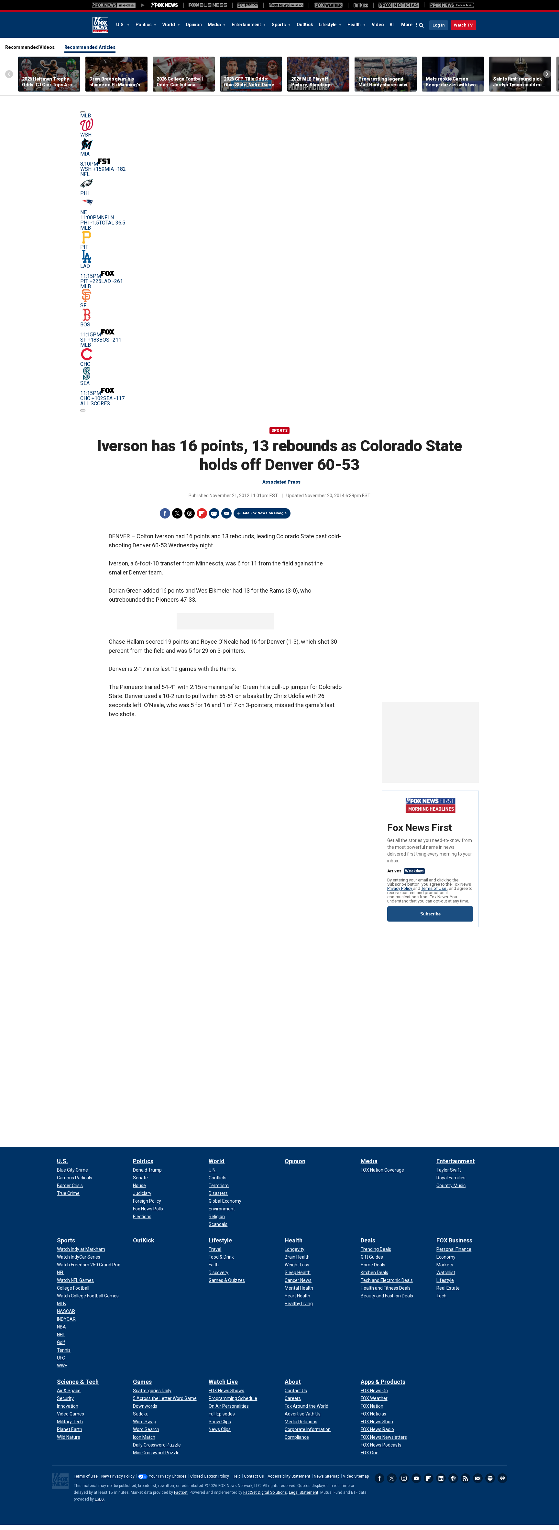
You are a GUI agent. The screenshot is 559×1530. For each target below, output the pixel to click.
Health (354, 24)
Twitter (177, 513)
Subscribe (430, 914)
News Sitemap (326, 1476)
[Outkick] (360, 5)
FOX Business (454, 1240)
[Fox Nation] (247, 5)
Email (226, 513)
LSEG (99, 1499)
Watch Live (223, 1381)
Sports (279, 24)
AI (391, 24)
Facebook (165, 513)
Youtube (416, 1478)
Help (236, 1476)
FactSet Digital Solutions (265, 1492)
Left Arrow (9, 74)
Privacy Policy (400, 888)
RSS (465, 1478)
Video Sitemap (356, 1476)
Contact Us (254, 1476)
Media (215, 24)
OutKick (305, 24)
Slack (453, 1478)
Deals (368, 1240)
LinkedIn (441, 1478)
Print (214, 513)
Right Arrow (547, 74)
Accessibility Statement (289, 1476)
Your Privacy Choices (168, 1476)
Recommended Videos (30, 47)
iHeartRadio (502, 1478)
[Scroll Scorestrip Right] (82, 410)
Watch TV (463, 25)
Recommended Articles (89, 47)
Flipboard (202, 513)
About (293, 1381)
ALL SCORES (95, 403)
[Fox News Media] (164, 5)
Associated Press (281, 482)
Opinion (194, 24)
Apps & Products (383, 1381)
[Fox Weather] (328, 5)
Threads (189, 513)
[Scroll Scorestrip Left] (82, 112)
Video (378, 24)
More (406, 24)
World (169, 24)
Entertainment (247, 24)
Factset (181, 1492)
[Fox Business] (208, 5)
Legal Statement (303, 1492)
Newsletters (478, 1478)
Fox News (100, 25)
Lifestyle (328, 24)
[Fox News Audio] (286, 5)
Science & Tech (78, 1381)
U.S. (121, 24)
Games (142, 1381)
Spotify (490, 1478)
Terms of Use (434, 888)
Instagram (404, 1478)
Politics (144, 24)
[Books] (451, 5)
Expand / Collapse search (421, 25)
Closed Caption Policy (209, 1476)
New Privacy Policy (118, 1476)
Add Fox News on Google (265, 513)
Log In (439, 25)
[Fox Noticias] (398, 5)
